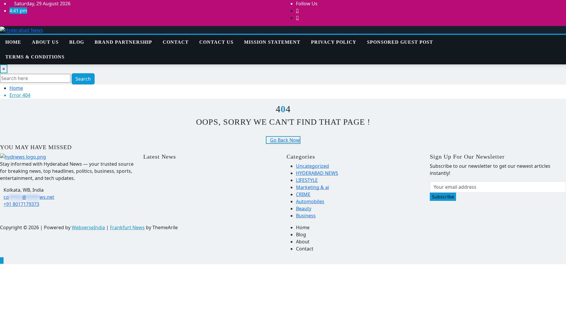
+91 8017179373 (21, 204)
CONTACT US (216, 42)
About (303, 241)
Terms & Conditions (35, 56)
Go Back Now (285, 140)
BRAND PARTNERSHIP (123, 42)
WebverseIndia (88, 227)
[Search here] (484, 38)
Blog (76, 42)
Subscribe (443, 196)
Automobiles (310, 201)
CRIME (303, 194)
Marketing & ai (312, 187)
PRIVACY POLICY (333, 42)
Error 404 (19, 95)
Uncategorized (312, 166)
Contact (176, 42)
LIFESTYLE (307, 180)
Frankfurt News (127, 227)
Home (13, 42)
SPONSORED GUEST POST (400, 42)
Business (306, 215)
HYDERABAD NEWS (317, 173)
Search (83, 79)
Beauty (303, 208)
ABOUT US (45, 42)
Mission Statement (272, 42)
